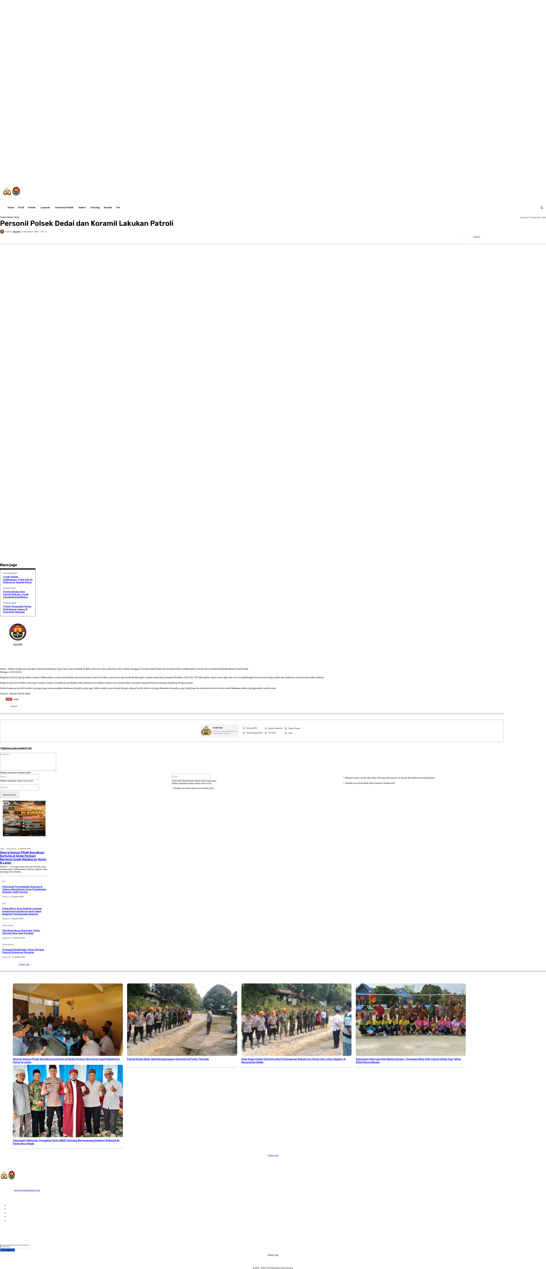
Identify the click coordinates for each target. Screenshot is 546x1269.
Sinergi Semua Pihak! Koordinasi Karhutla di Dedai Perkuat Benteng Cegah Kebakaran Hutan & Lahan (23, 857)
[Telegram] (521, 237)
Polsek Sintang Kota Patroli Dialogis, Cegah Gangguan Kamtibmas (16, 594)
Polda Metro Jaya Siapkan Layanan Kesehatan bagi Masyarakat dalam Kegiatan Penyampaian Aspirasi (22, 911)
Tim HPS (16, 232)
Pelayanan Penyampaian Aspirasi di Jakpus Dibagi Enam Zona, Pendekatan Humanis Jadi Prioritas (24, 889)
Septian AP (6, 938)
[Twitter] (505, 178)
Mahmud (5, 897)
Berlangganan (7, 1250)
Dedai (16, 217)
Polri (4, 881)
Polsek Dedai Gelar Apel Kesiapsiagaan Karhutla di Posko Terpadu (168, 1059)
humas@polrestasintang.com (27, 1190)
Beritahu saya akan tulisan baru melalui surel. (194, 788)
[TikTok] (500, 178)
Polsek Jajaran (6, 217)
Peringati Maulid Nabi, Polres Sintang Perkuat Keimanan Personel (23, 951)
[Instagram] (494, 178)
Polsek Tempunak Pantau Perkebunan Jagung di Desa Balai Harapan (17, 609)
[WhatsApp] (511, 178)
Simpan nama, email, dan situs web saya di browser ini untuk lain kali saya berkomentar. (390, 777)
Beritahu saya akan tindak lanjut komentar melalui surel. (370, 783)
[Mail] (16, 649)
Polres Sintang (7, 925)
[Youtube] (517, 178)
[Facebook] (488, 178)
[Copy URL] (541, 237)
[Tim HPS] (2, 231)
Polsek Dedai (11, 849)
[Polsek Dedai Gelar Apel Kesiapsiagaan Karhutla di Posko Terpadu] (182, 1019)
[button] (541, 207)
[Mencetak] (531, 237)
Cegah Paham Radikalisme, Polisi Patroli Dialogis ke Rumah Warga (18, 579)
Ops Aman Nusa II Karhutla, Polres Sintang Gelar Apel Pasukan (21, 932)
